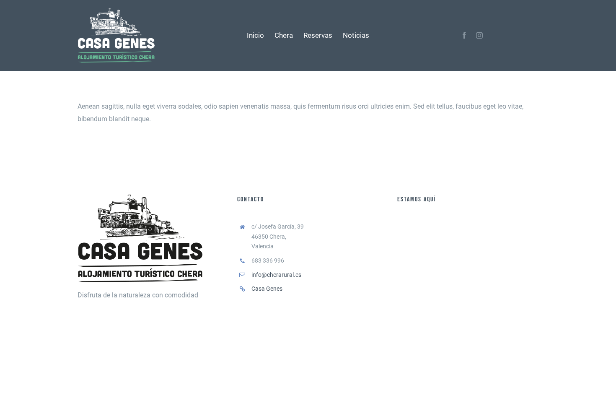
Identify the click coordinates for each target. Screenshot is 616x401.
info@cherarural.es (276, 274)
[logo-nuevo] (116, 12)
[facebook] (464, 35)
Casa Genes (266, 288)
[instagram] (479, 35)
